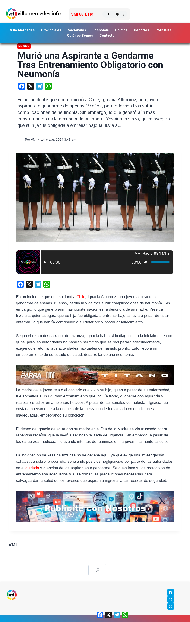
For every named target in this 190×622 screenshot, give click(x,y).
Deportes (141, 30)
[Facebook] (170, 592)
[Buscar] (98, 570)
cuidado (32, 468)
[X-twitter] (170, 606)
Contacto (106, 35)
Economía (100, 30)
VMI (34, 139)
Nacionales (77, 30)
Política (121, 30)
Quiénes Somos (80, 35)
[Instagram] (170, 599)
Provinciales (51, 30)
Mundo (24, 46)
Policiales (163, 30)
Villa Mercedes (22, 30)
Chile (80, 297)
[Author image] (20, 140)
